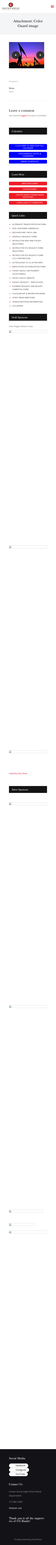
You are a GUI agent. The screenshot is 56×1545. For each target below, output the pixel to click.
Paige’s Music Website (23, 278)
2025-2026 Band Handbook (25, 228)
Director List (15, 1508)
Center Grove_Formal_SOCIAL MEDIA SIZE (43, 55)
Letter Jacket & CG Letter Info (27, 262)
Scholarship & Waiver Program (28, 293)
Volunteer (17, 306)
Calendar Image (15, 55)
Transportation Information (27, 302)
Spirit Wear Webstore (23, 297)
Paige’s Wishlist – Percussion (27, 282)
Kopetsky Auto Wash (18, 773)
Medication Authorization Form (29, 266)
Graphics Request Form (24, 236)
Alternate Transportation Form (29, 224)
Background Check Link (24, 232)
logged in (25, 115)
